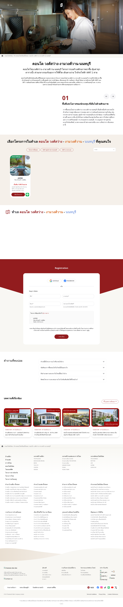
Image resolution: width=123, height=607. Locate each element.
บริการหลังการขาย (46, 575)
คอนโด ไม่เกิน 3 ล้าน (38, 532)
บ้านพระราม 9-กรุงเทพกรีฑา (12, 521)
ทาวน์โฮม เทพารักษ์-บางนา (68, 489)
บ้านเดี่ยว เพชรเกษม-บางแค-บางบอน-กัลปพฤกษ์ (16, 498)
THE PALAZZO (37, 458)
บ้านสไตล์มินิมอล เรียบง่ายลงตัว (69, 517)
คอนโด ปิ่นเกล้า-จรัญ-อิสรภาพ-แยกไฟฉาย (100, 487)
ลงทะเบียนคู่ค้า (24, 587)
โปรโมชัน (83, 570)
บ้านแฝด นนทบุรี (38, 491)
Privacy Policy (102, 594)
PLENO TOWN (65, 469)
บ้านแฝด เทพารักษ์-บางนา (40, 489)
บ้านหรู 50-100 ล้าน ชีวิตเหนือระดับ (42, 530)
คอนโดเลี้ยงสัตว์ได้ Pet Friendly (98, 526)
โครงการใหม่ (9, 476)
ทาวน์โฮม (8, 463)
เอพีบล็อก (64, 570)
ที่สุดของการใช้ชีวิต (97, 512)
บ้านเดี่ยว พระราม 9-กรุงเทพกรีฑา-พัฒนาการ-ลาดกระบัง (18, 496)
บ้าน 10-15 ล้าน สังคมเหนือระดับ (41, 523)
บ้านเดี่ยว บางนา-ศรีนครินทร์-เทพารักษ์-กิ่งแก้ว (16, 491)
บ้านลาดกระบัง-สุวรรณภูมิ (11, 532)
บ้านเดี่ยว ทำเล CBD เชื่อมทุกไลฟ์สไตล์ (100, 528)
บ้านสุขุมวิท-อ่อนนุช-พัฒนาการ (12, 536)
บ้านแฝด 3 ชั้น (65, 528)
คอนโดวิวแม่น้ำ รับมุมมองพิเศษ (98, 539)
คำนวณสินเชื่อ (65, 572)
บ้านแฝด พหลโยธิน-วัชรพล (40, 498)
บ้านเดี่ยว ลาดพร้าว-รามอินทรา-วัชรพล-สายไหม (16, 502)
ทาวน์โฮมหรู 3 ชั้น (66, 523)
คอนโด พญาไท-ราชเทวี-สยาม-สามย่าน (100, 489)
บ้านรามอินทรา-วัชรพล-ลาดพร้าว (13, 519)
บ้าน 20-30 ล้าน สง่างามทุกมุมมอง (42, 528)
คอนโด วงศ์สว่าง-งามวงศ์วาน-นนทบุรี (40, 56)
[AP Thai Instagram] (101, 587)
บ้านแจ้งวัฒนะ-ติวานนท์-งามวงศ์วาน (14, 539)
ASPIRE (92, 465)
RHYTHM (93, 461)
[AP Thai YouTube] (112, 587)
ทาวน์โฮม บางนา (66, 493)
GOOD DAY (93, 467)
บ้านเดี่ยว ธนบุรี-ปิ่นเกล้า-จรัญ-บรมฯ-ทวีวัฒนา (16, 489)
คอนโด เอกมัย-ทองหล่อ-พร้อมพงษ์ (98, 504)
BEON (35, 463)
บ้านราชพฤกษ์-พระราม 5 (11, 515)
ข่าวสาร (44, 579)
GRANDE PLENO (66, 465)
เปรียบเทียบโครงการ (66, 575)
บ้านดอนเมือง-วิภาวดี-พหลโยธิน (12, 528)
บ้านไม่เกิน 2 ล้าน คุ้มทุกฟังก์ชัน (41, 515)
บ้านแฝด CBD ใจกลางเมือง (97, 530)
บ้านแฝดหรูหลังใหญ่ (67, 530)
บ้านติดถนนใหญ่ (94, 521)
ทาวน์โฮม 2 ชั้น (65, 521)
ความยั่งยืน (45, 572)
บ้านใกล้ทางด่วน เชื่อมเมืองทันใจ (98, 519)
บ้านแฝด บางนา (37, 493)
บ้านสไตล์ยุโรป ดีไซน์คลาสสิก (69, 519)
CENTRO (36, 467)
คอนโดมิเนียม (9, 56)
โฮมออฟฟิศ (9, 469)
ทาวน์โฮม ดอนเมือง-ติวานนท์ (69, 487)
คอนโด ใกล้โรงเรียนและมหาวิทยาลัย (99, 523)
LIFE (92, 463)
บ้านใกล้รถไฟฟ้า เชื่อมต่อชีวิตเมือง (99, 517)
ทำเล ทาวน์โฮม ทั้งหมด (69, 484)
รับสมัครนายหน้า (38, 587)
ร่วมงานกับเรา (11, 587)
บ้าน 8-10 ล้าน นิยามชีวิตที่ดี (40, 521)
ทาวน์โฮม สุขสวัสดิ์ (66, 506)
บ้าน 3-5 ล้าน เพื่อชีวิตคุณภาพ (41, 517)
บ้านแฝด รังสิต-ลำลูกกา (39, 502)
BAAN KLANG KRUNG (39, 461)
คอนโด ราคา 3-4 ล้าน (39, 534)
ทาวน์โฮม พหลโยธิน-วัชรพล (68, 498)
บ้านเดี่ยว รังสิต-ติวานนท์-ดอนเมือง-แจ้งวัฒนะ (16, 500)
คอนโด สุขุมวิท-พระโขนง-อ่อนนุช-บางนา (100, 500)
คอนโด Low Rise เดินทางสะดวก (98, 536)
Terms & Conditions (92, 594)
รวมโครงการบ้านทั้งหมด (13, 512)
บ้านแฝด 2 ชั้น (65, 526)
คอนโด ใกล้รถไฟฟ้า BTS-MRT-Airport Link (101, 515)
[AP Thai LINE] (108, 587)
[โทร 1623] (91, 587)
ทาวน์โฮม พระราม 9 (67, 496)
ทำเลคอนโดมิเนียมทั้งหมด (21, 56)
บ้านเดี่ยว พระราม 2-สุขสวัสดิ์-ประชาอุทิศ (14, 493)
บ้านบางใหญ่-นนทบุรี (10, 526)
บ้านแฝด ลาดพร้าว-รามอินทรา (41, 504)
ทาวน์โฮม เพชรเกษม (67, 500)
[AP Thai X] (116, 587)
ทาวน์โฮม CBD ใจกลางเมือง (97, 532)
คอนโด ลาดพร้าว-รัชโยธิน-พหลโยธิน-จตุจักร (101, 493)
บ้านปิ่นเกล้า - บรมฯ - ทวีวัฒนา (12, 534)
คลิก (88, 330)
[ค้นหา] (113, 5)
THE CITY (36, 465)
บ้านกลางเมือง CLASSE (67, 458)
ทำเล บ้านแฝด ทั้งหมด (41, 484)
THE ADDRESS (94, 458)
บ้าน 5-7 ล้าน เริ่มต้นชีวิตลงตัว (41, 519)
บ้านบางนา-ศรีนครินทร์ (10, 530)
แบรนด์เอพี (44, 570)
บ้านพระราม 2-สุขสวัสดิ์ (10, 543)
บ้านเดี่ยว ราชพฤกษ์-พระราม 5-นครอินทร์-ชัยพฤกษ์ (17, 487)
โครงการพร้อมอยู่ (11, 479)
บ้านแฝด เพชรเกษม (38, 500)
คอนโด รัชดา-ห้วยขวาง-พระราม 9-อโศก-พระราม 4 (103, 491)
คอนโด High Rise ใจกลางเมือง (98, 534)
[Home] (61, 5)
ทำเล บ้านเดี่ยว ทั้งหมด (12, 484)
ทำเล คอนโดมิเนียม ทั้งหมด (99, 484)
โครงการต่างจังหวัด (11, 473)
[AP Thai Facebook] (98, 587)
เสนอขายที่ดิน (51, 587)
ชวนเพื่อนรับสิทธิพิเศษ (86, 575)
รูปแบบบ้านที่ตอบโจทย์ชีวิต (70, 512)
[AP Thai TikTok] (105, 587)
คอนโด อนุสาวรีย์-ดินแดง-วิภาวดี (98, 502)
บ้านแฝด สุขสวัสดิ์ (38, 506)
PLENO (64, 467)
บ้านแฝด (8, 460)
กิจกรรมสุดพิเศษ (84, 572)
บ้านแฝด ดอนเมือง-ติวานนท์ (40, 487)
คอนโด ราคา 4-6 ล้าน (39, 536)
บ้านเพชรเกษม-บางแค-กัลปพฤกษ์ (13, 517)
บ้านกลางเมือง (65, 463)
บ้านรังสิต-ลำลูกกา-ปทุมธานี (11, 523)
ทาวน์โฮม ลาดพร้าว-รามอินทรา (69, 504)
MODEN (36, 469)
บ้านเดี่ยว (8, 456)
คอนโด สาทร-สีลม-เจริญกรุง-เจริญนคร (99, 498)
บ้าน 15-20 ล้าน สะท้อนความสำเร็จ (42, 526)
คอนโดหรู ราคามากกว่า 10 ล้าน (41, 539)
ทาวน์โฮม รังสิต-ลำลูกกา (68, 502)
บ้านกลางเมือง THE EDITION (69, 461)
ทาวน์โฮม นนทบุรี (66, 491)
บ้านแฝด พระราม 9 (38, 496)
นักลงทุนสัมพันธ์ (46, 577)
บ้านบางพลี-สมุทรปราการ (11, 541)
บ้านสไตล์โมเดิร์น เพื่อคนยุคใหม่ (69, 515)
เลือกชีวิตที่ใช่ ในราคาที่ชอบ (43, 512)
